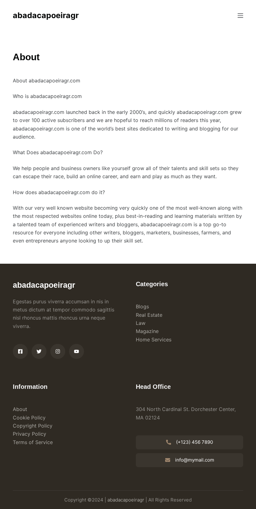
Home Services (153, 339)
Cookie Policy (29, 417)
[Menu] (240, 15)
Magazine (147, 331)
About (20, 409)
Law (140, 323)
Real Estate (149, 315)
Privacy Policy (29, 434)
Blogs (142, 306)
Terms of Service (33, 442)
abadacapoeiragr (46, 15)
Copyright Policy (32, 426)
